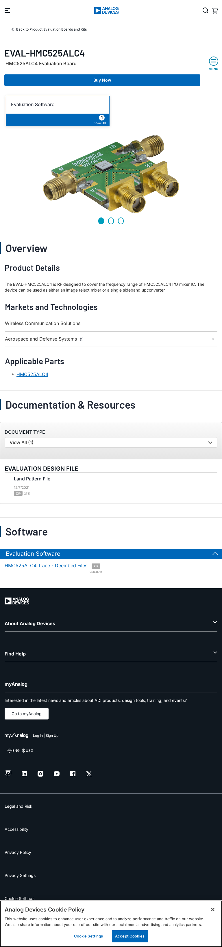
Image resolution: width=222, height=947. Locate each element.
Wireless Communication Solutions (42, 323)
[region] (111, 923)
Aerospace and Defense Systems (44, 339)
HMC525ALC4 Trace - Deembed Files (53, 568)
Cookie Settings (19, 898)
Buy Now (102, 80)
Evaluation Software (32, 104)
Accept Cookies (130, 936)
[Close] (212, 909)
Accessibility (16, 829)
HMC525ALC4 (32, 374)
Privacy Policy (18, 852)
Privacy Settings (20, 875)
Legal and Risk (18, 806)
